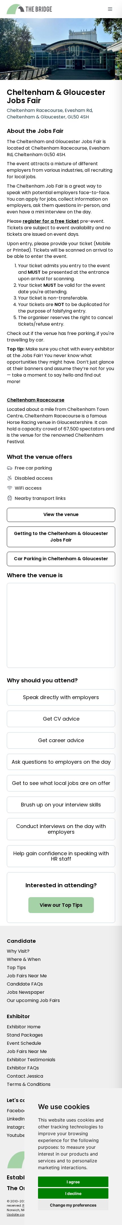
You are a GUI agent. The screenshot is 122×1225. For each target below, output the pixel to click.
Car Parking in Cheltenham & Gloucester (61, 558)
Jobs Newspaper (26, 992)
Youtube (16, 1135)
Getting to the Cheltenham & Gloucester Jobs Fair (61, 536)
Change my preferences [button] (73, 1205)
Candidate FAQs (25, 984)
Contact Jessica (25, 1076)
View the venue (61, 514)
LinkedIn (16, 1119)
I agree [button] (73, 1181)
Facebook (18, 1110)
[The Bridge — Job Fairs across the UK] (29, 9)
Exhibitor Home (24, 1027)
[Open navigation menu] (110, 9)
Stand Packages (25, 1035)
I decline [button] (73, 1193)
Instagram (18, 1127)
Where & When (24, 959)
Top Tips (16, 967)
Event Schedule (24, 1043)
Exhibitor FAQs (23, 1068)
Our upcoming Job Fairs (33, 1000)
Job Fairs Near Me (27, 976)
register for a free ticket (51, 221)
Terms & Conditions (29, 1084)
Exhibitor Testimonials (31, 1059)
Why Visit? (18, 951)
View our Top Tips (61, 905)
